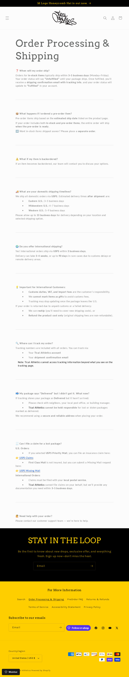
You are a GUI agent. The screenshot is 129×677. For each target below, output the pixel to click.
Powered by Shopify (40, 670)
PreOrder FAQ (75, 599)
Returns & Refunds (97, 599)
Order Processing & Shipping (46, 599)
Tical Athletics (24, 670)
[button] (7, 18)
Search (21, 599)
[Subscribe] (91, 566)
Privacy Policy (92, 607)
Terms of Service (38, 607)
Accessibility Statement (66, 607)
